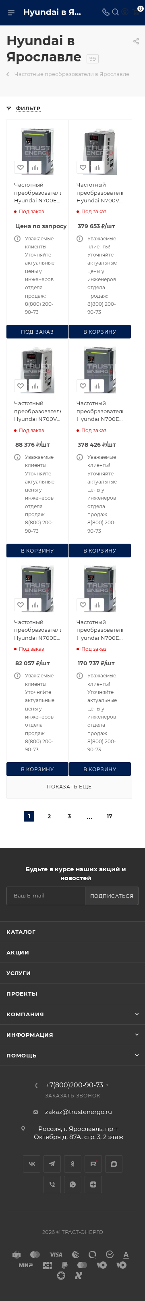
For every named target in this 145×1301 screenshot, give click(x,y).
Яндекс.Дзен (93, 1184)
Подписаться (112, 896)
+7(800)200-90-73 (74, 1085)
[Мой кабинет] (124, 13)
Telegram (52, 1164)
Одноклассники (72, 1164)
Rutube (93, 1164)
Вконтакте (31, 1164)
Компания (25, 1014)
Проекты (21, 993)
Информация (30, 1035)
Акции (17, 952)
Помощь (21, 1055)
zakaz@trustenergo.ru (78, 1112)
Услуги (18, 973)
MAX (113, 1164)
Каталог (21, 932)
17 (109, 816)
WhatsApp (72, 1184)
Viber (52, 1184)
